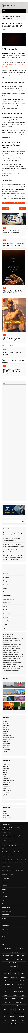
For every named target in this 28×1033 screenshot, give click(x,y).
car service (6, 648)
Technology (6, 620)
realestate (13, 664)
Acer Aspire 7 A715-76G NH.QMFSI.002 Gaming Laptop (11, 371)
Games (21, 654)
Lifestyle (5, 606)
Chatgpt (12, 648)
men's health (12, 660)
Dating (5, 581)
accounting (6, 640)
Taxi (12, 668)
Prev (6, 208)
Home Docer (6, 602)
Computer (6, 577)
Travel (5, 624)
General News (7, 595)
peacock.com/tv (7, 662)
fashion (16, 654)
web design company (13, 670)
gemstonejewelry (8, 656)
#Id (16, 638)
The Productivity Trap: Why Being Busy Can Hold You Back (12, 534)
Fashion (5, 588)
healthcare (20, 656)
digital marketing (7, 652)
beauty (5, 646)
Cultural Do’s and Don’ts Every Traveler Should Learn (11, 539)
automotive (20, 644)
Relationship (6, 613)
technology (17, 668)
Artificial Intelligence (15, 640)
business (10, 646)
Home (5, 16)
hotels (14, 658)
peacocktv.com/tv (17, 662)
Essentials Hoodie (8, 654)
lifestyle (19, 658)
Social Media (6, 617)
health (15, 656)
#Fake (13, 634)
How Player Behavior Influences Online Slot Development (14, 871)
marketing (6, 660)
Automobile (6, 570)
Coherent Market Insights (10, 650)
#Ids (19, 638)
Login (4, 811)
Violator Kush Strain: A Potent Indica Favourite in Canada (13, 551)
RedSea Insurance (8, 666)
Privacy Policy (7, 817)
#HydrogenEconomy (9, 638)
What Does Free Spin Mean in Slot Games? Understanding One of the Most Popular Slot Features (12, 557)
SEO (15, 666)
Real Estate (6, 610)
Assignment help (8, 642)
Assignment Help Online (10, 644)
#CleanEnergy (7, 634)
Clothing (17, 648)
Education (6, 584)
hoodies (10, 658)
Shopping (20, 666)
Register (5, 813)
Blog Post (6, 815)
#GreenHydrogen (8, 636)
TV (4, 29)
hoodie (5, 658)
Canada (15, 646)
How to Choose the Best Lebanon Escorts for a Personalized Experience (13, 545)
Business (5, 573)
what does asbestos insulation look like (14, 202)
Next (21, 208)
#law (22, 638)
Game (5, 591)
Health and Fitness (8, 599)
